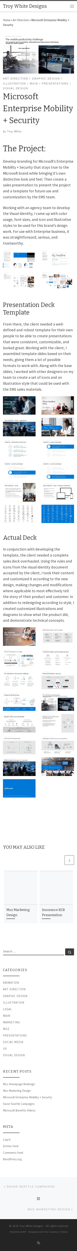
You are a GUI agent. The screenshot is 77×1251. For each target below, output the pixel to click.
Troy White (14, 131)
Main (6, 1016)
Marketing (11, 1022)
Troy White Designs (31, 1226)
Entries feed (10, 1146)
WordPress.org (12, 1159)
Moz (6, 1029)
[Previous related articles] (59, 860)
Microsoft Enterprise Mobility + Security (27, 1097)
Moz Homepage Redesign (19, 1084)
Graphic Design (15, 996)
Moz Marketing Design (17, 1091)
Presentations (15, 1035)
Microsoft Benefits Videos (19, 1110)
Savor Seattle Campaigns (19, 1104)
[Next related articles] (69, 860)
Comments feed (13, 1153)
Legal (7, 1009)
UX (5, 1048)
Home (6, 20)
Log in (7, 1139)
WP (24, 1231)
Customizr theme (58, 1231)
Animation (11, 982)
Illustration (13, 1002)
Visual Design (14, 1055)
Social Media (13, 1042)
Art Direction (21, 20)
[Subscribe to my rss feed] (38, 1243)
